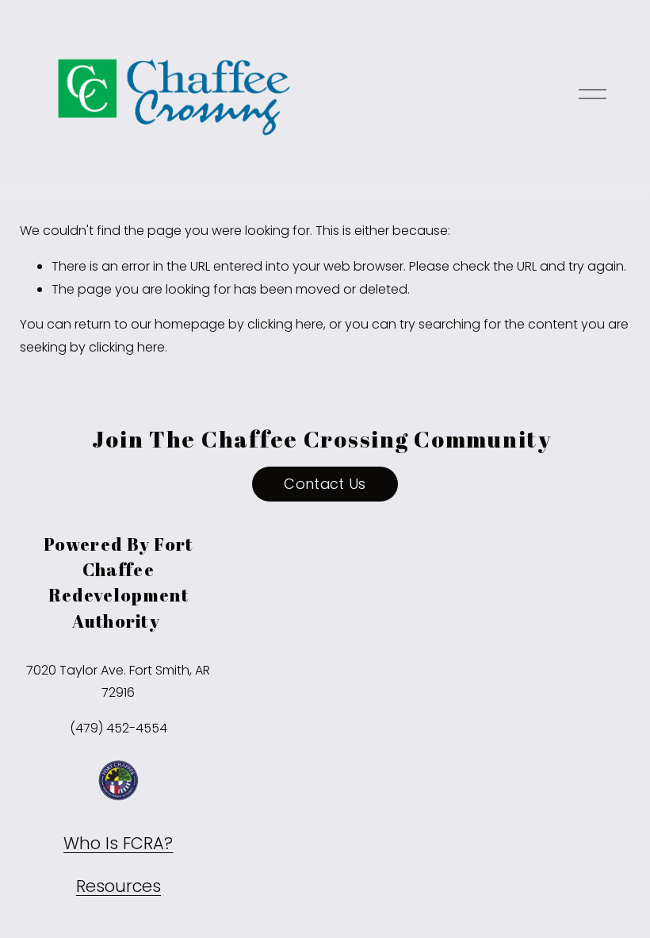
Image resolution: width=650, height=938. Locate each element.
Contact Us (325, 484)
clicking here (285, 324)
